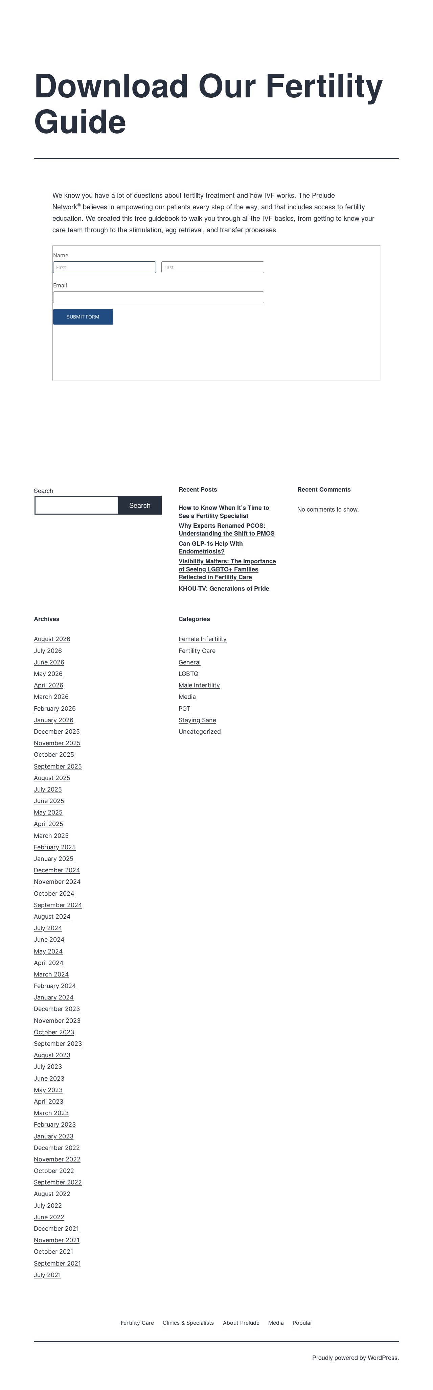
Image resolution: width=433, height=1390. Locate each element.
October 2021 (53, 1251)
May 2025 (48, 812)
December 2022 (57, 1147)
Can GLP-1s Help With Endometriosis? (211, 548)
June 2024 (49, 939)
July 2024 (48, 928)
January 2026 (53, 720)
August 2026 (52, 638)
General (190, 662)
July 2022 (48, 1205)
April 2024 (49, 962)
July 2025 (48, 789)
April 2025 (48, 823)
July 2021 (47, 1274)
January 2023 (53, 1136)
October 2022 (54, 1170)
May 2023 (48, 1089)
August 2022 (52, 1193)
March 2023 (51, 1112)
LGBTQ (189, 673)
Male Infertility (199, 685)
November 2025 (57, 743)
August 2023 (52, 1055)
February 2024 (55, 985)
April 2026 (48, 685)
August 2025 (52, 777)
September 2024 (58, 905)
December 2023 (57, 1008)
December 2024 (57, 870)
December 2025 (57, 731)
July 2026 (48, 650)
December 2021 (56, 1228)
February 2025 (55, 847)
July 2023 (48, 1066)
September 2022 (58, 1182)
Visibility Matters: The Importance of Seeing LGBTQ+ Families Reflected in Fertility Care (227, 569)
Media (187, 696)
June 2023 (49, 1078)
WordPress (382, 1357)
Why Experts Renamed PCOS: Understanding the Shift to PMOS (227, 530)
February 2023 (55, 1124)
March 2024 (51, 974)
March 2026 (51, 696)
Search (43, 490)
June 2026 (49, 662)
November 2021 (56, 1240)
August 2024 (52, 916)
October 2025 (54, 754)
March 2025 (51, 835)
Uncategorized (200, 731)
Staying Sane (197, 720)
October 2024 (54, 893)
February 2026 (55, 708)
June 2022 (49, 1217)
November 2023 (57, 1020)
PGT (184, 708)
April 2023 (48, 1101)
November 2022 (57, 1159)
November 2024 (57, 881)
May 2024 (48, 951)
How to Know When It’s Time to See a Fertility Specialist (224, 512)
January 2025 (53, 858)
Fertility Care (197, 650)
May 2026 (48, 673)
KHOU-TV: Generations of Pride (224, 588)
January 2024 (54, 997)
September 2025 (58, 766)
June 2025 (49, 800)
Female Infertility (203, 638)
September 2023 (58, 1043)
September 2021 (57, 1263)
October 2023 (54, 1032)
